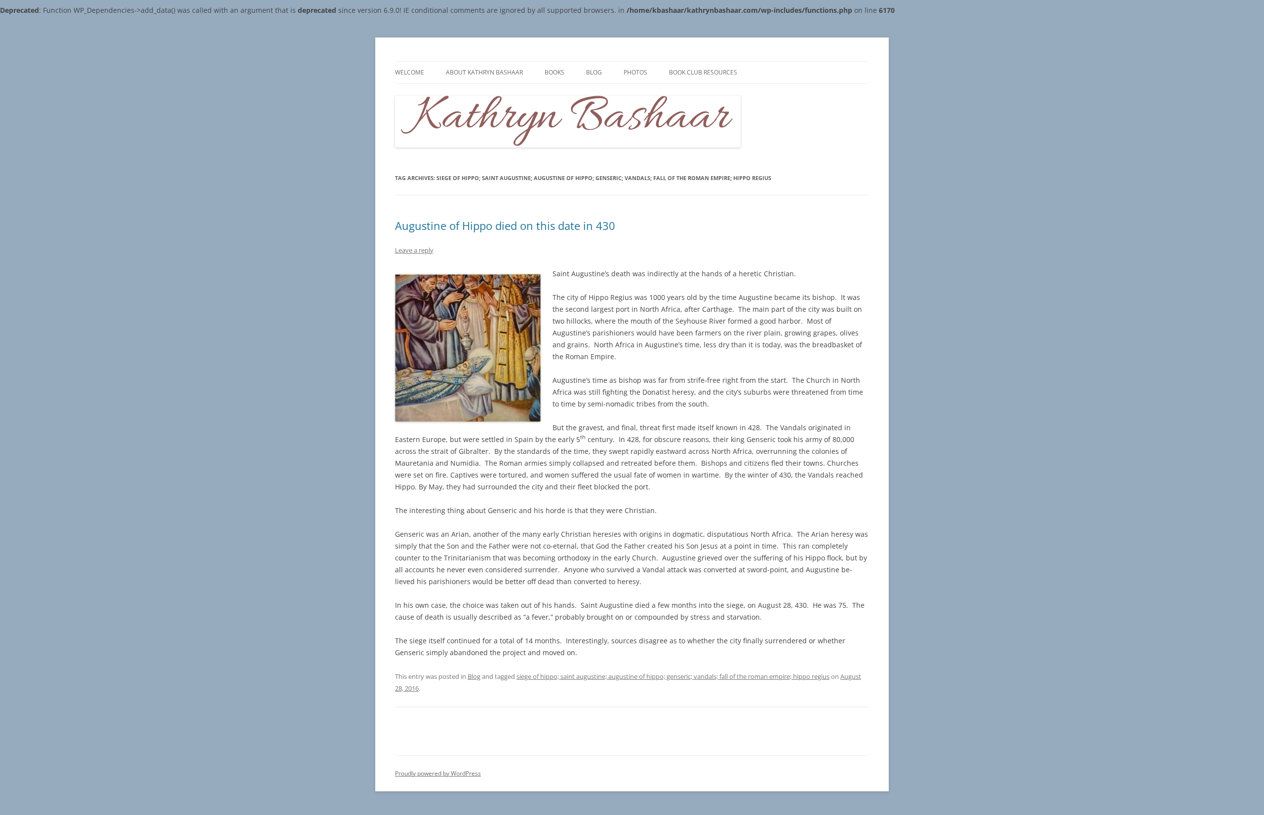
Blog (594, 72)
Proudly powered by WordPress (438, 773)
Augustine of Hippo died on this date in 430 (505, 225)
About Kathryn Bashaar (484, 72)
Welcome (409, 72)
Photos (635, 72)
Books (554, 72)
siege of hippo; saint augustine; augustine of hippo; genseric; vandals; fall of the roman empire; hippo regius (673, 676)
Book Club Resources (703, 72)
